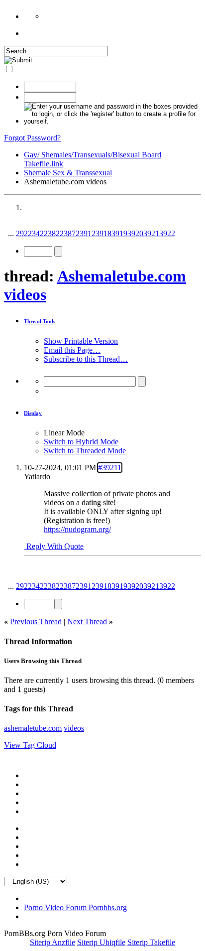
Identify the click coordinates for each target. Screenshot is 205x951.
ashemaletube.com (33, 728)
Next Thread (87, 621)
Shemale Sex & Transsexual (68, 172)
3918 (103, 233)
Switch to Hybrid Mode (81, 441)
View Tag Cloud (30, 745)
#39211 (109, 467)
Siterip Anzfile (52, 942)
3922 (167, 233)
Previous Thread (36, 621)
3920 (135, 233)
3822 (56, 233)
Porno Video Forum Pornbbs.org (75, 907)
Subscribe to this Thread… (86, 359)
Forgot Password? (32, 138)
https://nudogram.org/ (77, 529)
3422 (40, 233)
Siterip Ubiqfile (101, 942)
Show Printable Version (81, 341)
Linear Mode (64, 432)
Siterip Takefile (151, 942)
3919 (119, 233)
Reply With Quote (54, 546)
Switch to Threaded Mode (85, 450)
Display (33, 413)
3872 (72, 233)
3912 (88, 233)
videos (74, 728)
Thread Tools (39, 321)
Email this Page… (72, 350)
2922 (24, 233)
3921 (151, 233)
